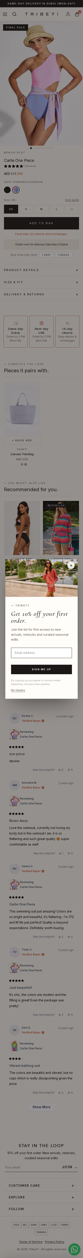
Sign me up (41, 669)
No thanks (18, 690)
